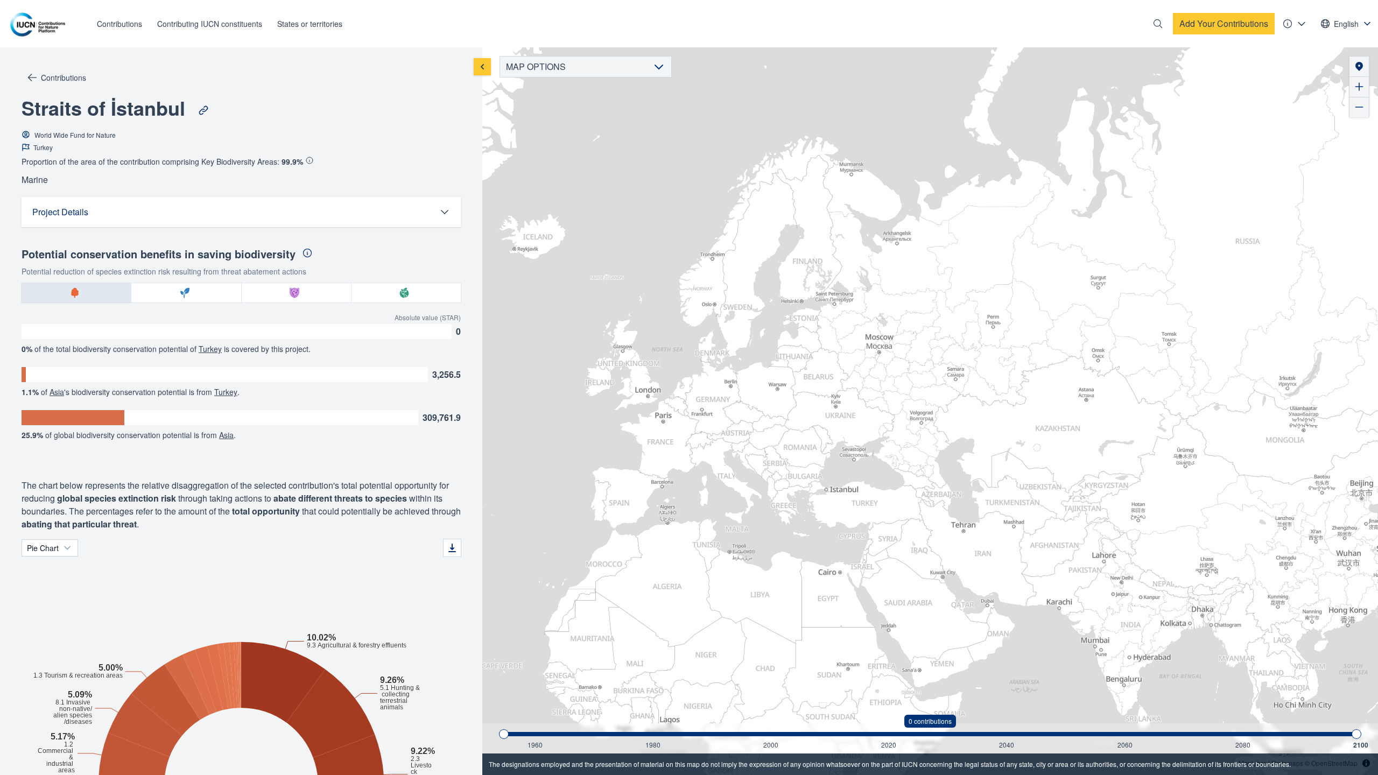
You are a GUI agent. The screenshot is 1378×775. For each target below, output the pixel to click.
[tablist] (241, 292)
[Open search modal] (1158, 23)
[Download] (452, 547)
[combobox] (1346, 23)
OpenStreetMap (1334, 762)
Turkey (210, 348)
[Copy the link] (203, 110)
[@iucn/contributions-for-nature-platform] (40, 23)
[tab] (76, 292)
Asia (57, 391)
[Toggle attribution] (1366, 763)
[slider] (504, 734)
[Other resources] (1294, 23)
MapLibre (1253, 762)
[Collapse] (482, 66)
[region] (930, 411)
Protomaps (1287, 762)
